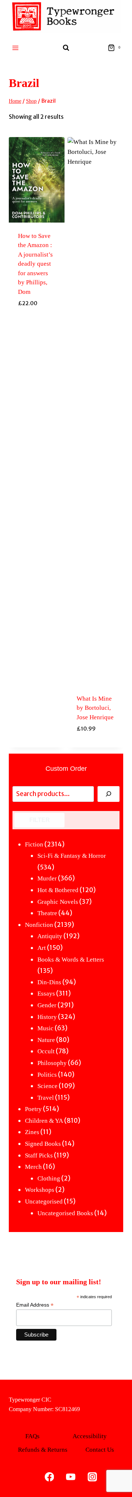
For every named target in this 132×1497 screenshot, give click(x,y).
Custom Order (66, 768)
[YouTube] (71, 1476)
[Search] (109, 794)
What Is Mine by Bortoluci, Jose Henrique (95, 708)
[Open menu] (15, 47)
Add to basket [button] (37, 745)
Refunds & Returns (42, 1449)
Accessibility (90, 1436)
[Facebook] (49, 1476)
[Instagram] (92, 1476)
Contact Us (99, 1449)
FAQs (32, 1436)
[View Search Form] (66, 47)
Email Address (35, 1304)
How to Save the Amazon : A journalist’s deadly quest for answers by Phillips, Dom (35, 263)
